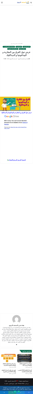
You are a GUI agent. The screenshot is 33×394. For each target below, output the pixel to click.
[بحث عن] (31, 3)
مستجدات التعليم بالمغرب (9, 46)
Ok (18, 391)
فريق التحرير (11, 383)
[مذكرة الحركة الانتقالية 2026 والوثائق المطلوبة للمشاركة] (8, 358)
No (15, 391)
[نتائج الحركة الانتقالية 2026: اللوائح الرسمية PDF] (24, 358)
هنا (8, 160)
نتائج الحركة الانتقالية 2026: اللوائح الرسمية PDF (25, 364)
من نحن (27, 383)
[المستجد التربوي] (23, 2)
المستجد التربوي (11, 381)
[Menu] (2, 3)
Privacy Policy (21, 383)
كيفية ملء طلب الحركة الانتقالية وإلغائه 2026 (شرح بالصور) (9, 370)
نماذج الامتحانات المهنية (12, 48)
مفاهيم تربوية (22, 48)
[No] (31, 390)
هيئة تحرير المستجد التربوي (23, 58)
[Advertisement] (16, 23)
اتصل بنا (6, 383)
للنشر (16, 383)
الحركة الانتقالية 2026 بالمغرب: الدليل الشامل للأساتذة (25, 370)
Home (19, 43)
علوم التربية (19, 46)
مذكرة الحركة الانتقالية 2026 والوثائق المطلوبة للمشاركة (9, 364)
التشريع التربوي (14, 43)
